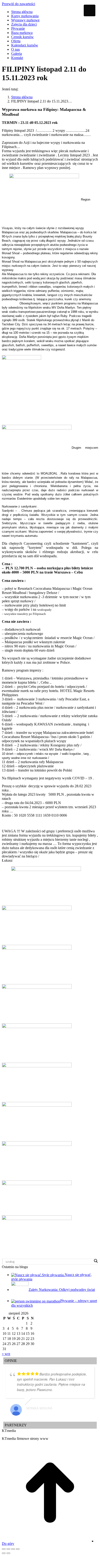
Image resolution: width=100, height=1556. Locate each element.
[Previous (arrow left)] (4, 1553)
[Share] (8, 1549)
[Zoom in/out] (18, 1549)
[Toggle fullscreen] (13, 1549)
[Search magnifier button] (95, 1261)
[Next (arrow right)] (8, 1553)
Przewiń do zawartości (18, 4)
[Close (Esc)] (4, 1549)
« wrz (6, 1354)
